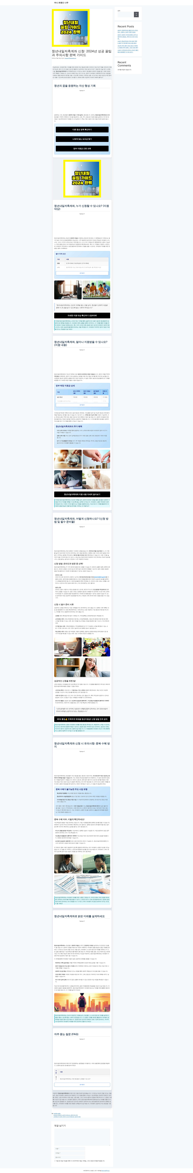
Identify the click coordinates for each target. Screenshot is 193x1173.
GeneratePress (105, 1170)
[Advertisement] (82, 102)
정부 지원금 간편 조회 (82, 148)
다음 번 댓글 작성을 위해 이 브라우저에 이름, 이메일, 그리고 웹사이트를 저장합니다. (80, 1161)
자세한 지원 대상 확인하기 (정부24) (82, 315)
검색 (119, 10)
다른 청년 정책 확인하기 (82, 129)
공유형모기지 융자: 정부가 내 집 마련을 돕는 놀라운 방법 (67, 1116)
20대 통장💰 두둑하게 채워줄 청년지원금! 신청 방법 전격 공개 (82, 719)
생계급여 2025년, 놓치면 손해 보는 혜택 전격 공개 (66, 1115)
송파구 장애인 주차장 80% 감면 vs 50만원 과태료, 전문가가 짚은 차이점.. (128, 36)
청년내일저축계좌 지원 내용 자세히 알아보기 (82, 494)
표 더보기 (82, 273)
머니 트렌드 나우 (61, 3)
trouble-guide (57, 1113)
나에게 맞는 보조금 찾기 (82, 139)
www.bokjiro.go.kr (100, 577)
